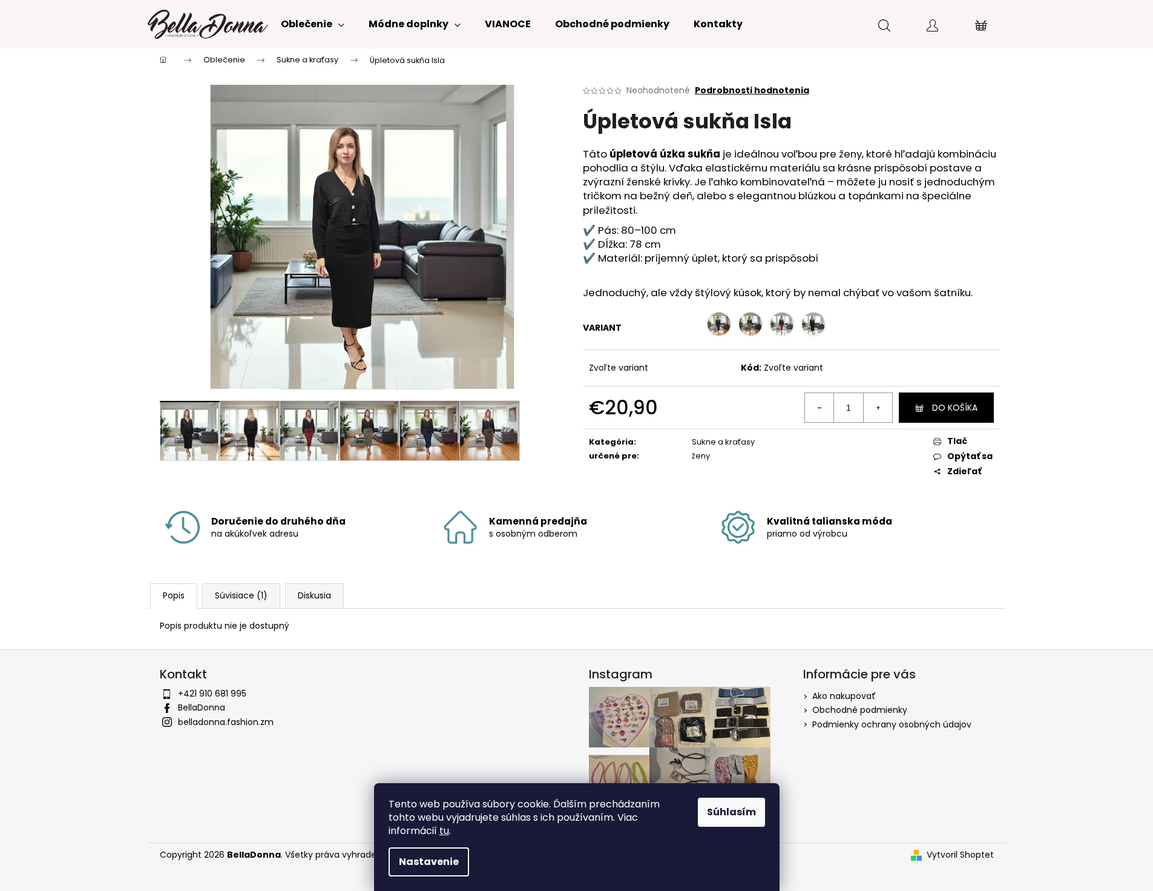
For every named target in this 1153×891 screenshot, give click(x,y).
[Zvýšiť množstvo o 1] (877, 407)
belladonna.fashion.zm (226, 722)
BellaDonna (201, 707)
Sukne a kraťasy (723, 442)
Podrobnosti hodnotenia (752, 90)
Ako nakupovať (844, 696)
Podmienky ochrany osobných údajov (891, 724)
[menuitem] (312, 24)
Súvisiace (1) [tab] (241, 595)
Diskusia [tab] (314, 595)
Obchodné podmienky (859, 710)
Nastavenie (429, 862)
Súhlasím (731, 812)
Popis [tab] (174, 595)
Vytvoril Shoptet (960, 855)
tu (444, 831)
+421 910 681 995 (212, 693)
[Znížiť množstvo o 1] (819, 407)
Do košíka (954, 408)
